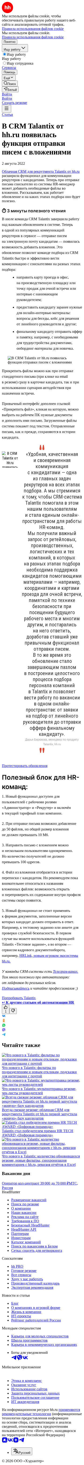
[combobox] (21, 1451)
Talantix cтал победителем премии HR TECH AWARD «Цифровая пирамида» (37, 1133)
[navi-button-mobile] (6, 109)
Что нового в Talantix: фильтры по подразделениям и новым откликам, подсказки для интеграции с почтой (39, 1072)
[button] (7, 94)
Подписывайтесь (15, 988)
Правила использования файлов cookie (33, 37)
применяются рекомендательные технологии (41, 1412)
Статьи (7, 115)
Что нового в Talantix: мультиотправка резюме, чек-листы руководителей (39, 1091)
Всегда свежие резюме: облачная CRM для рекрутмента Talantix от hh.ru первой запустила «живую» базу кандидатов (39, 1114)
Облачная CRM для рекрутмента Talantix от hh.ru (41, 171)
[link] (10, 83)
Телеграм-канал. (65, 971)
